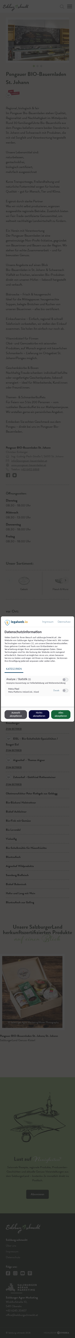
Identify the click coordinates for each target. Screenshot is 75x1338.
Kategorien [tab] (14, 669)
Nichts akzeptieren (39, 714)
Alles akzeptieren (61, 714)
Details (56, 690)
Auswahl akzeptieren (16, 714)
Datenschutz (64, 621)
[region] (38, 665)
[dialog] (37, 669)
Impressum (48, 621)
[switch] (65, 680)
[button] (64, 679)
